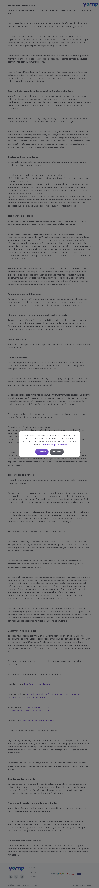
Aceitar (42, 452)
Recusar (57, 452)
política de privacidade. (54, 444)
